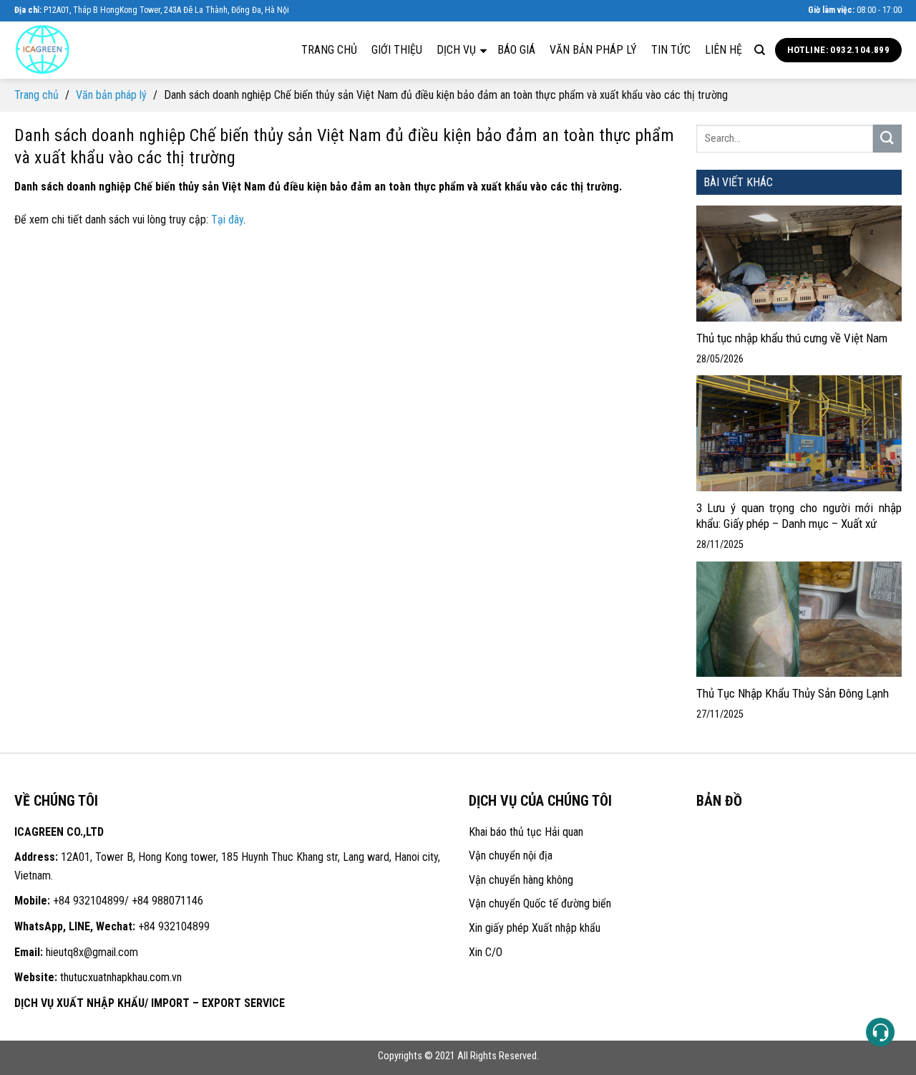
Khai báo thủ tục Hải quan (526, 832)
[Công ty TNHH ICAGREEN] (85, 50)
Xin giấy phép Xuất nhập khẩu (534, 928)
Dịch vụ (458, 50)
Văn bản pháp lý (593, 50)
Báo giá (516, 50)
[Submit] (887, 139)
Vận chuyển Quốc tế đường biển (540, 903)
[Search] (759, 50)
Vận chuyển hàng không (521, 880)
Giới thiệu (396, 50)
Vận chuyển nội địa (510, 855)
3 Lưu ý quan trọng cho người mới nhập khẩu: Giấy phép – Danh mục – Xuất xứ (799, 516)
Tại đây (227, 219)
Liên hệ (723, 50)
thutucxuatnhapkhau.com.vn (121, 977)
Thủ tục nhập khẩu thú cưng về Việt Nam (791, 338)
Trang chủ (329, 50)
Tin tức (671, 50)
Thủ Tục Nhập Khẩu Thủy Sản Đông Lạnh (794, 693)
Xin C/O (485, 952)
